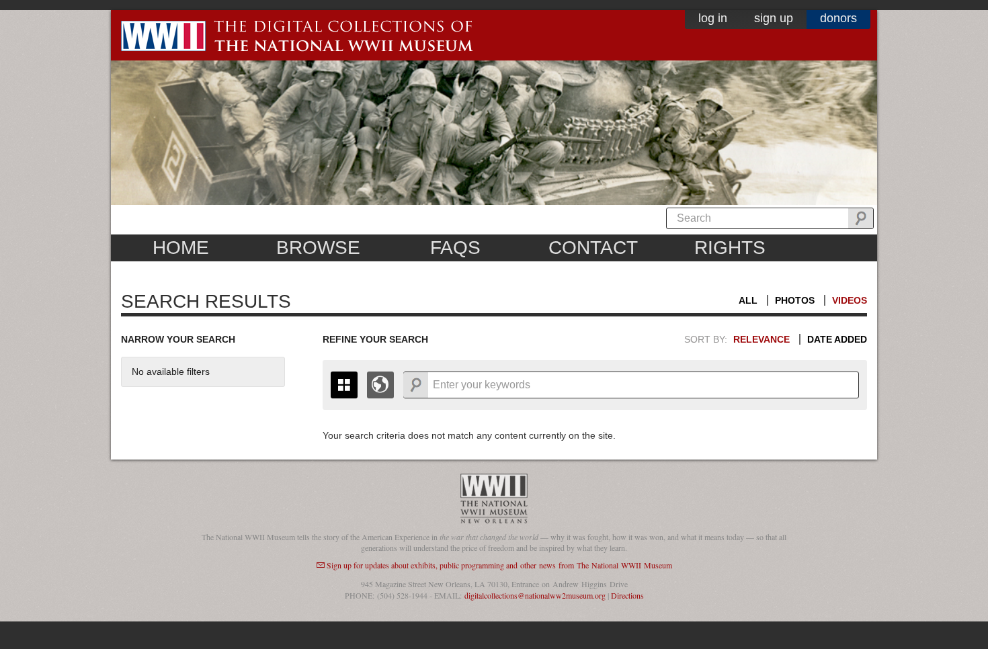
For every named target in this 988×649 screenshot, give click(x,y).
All (748, 300)
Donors (838, 18)
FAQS (455, 247)
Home (181, 247)
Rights (730, 247)
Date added (837, 339)
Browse (318, 247)
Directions (627, 595)
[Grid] (344, 385)
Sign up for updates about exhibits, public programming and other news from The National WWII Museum (499, 565)
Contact (593, 247)
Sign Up (773, 18)
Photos (795, 300)
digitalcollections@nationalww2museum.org (535, 595)
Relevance (761, 339)
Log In (712, 18)
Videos (849, 300)
